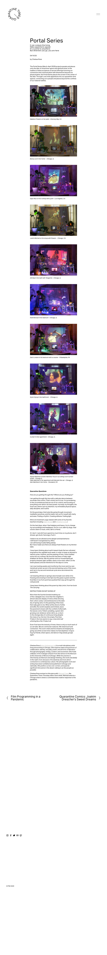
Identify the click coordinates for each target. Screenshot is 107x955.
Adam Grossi (47, 522)
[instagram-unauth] (7, 835)
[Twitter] (14, 835)
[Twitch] (21, 835)
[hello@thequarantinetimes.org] (17, 835)
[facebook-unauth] (11, 835)
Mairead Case (63, 673)
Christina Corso (61, 522)
